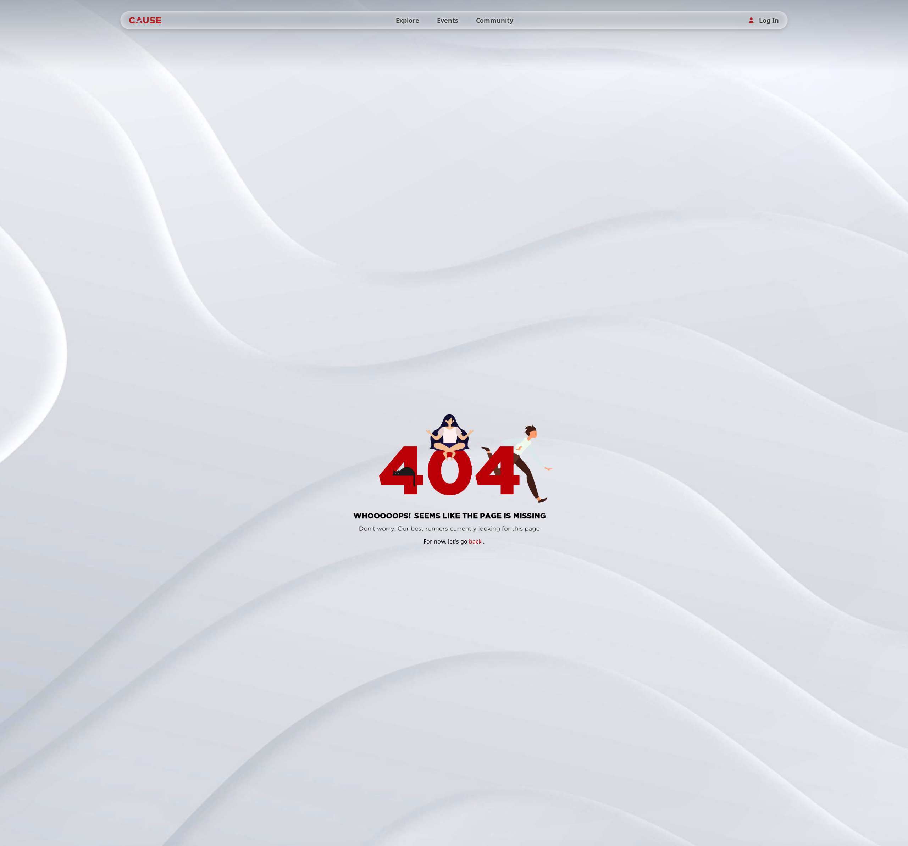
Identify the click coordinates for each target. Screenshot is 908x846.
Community (494, 20)
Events (447, 20)
